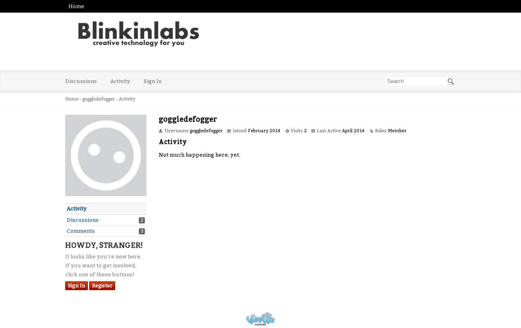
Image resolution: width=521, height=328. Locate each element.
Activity (120, 81)
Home (76, 6)
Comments (81, 231)
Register (102, 286)
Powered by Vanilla (260, 319)
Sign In (153, 81)
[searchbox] (420, 81)
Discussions (81, 81)
